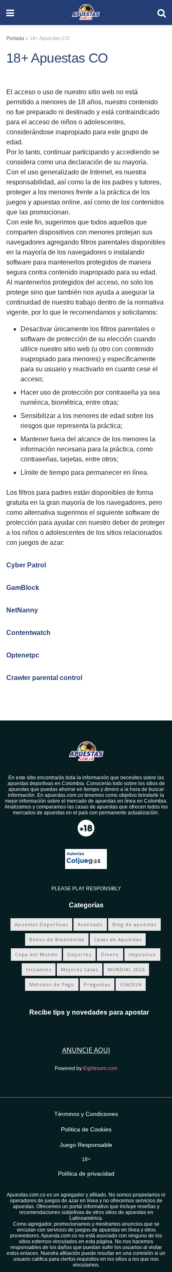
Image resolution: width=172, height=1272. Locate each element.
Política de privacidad (86, 1173)
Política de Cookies (86, 1129)
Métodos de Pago (51, 984)
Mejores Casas (79, 969)
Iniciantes (38, 969)
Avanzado (90, 924)
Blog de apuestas (134, 924)
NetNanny (22, 610)
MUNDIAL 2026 (126, 969)
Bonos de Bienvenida (56, 939)
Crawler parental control (44, 677)
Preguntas (97, 984)
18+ (86, 1159)
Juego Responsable (86, 1144)
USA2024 (131, 984)
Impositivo (142, 954)
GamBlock (22, 587)
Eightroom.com (100, 1068)
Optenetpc (22, 655)
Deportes (79, 954)
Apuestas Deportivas (41, 924)
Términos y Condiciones (86, 1114)
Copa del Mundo (36, 954)
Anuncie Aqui (86, 1050)
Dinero (110, 954)
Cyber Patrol (26, 565)
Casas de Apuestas (118, 939)
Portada (15, 38)
